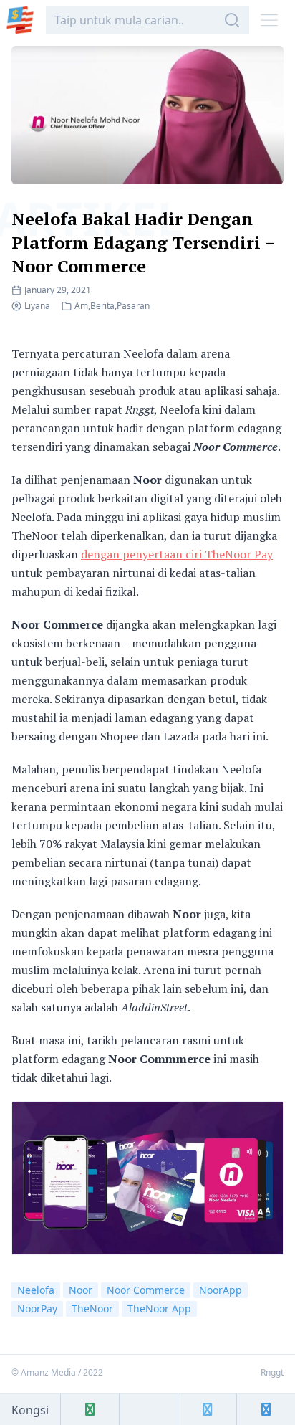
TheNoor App (159, 1308)
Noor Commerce (146, 1290)
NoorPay (37, 1308)
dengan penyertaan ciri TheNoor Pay (177, 554)
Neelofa (35, 1290)
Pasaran (133, 306)
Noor (80, 1290)
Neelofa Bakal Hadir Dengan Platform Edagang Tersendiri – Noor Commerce (143, 242)
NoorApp (220, 1290)
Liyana (37, 306)
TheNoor (92, 1308)
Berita (102, 306)
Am (81, 306)
